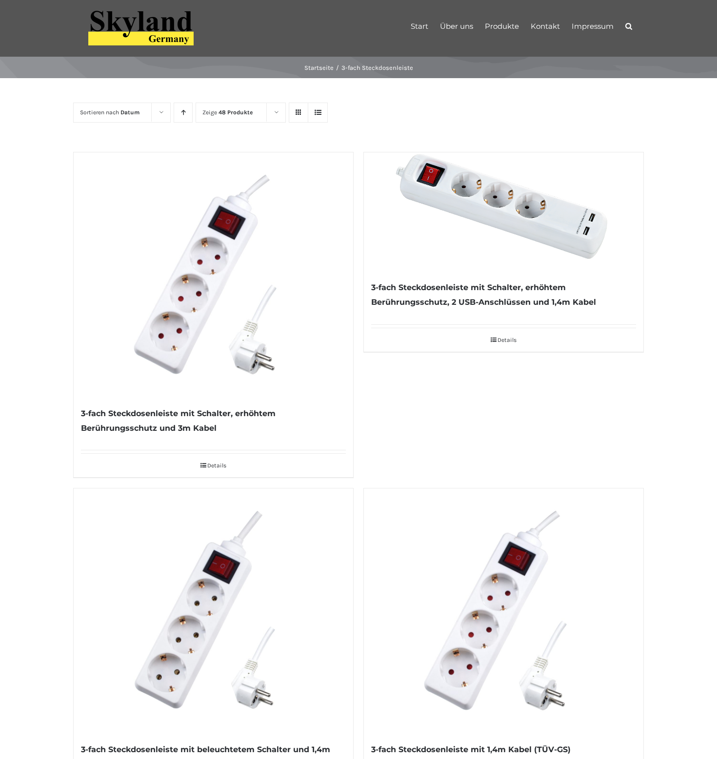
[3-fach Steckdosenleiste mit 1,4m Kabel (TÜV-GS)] (503, 610)
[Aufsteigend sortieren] (183, 113)
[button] (628, 25)
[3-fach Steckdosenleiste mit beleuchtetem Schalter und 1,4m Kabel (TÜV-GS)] (213, 610)
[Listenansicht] (317, 112)
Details (216, 465)
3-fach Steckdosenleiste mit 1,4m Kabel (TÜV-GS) (471, 749)
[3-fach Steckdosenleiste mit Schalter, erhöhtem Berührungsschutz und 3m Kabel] (213, 274)
